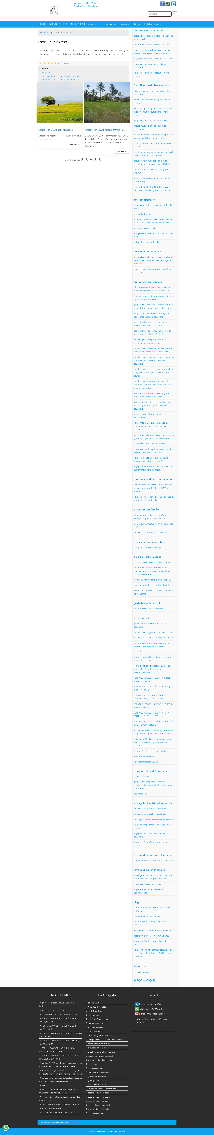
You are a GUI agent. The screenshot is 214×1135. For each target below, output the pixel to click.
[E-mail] (137, 1014)
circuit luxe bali (94, 1064)
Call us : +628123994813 (85, 3)
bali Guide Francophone (98, 1019)
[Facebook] (162, 6)
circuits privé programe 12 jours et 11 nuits (59, 1014)
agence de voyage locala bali (100, 1056)
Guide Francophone (152, 24)
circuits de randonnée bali (99, 1105)
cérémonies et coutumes (99, 1044)
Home (43, 32)
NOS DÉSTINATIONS (58, 24)
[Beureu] (137, 1004)
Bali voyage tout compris (98, 1072)
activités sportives (95, 1027)
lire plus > (74, 145)
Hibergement (110, 24)
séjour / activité (95, 24)
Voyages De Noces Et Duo (52, 1010)
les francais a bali (95, 1068)
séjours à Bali (93, 1003)
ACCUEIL (42, 24)
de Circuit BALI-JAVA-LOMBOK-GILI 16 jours (60, 1104)
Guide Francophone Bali (58, 1123)
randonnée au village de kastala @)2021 (61, 76)
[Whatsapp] (137, 1009)
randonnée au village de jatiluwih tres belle (62, 79)
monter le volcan (45, 72)
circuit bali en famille (97, 1085)
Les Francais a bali (96, 1113)
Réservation (125, 24)
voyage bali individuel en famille (102, 1060)
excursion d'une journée (98, 1048)
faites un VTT (47, 1085)
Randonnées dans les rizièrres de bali (57, 1112)
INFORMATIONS (78, 24)
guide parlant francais (97, 1080)
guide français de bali (97, 1076)
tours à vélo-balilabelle (51, 1108)
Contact (137, 24)
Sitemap (43, 1123)
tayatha (122, 1131)
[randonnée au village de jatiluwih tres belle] (107, 122)
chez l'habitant (94, 1031)
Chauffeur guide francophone (100, 1035)
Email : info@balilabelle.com (86, 6)
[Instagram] (173, 6)
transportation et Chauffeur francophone (105, 1040)
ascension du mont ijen (98, 1101)
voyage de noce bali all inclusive (102, 1089)
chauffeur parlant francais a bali (101, 1052)
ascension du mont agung (99, 1097)
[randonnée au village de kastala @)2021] (60, 122)
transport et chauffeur (97, 1023)
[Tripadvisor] (167, 6)
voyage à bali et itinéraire (98, 1109)
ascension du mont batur (98, 1093)
